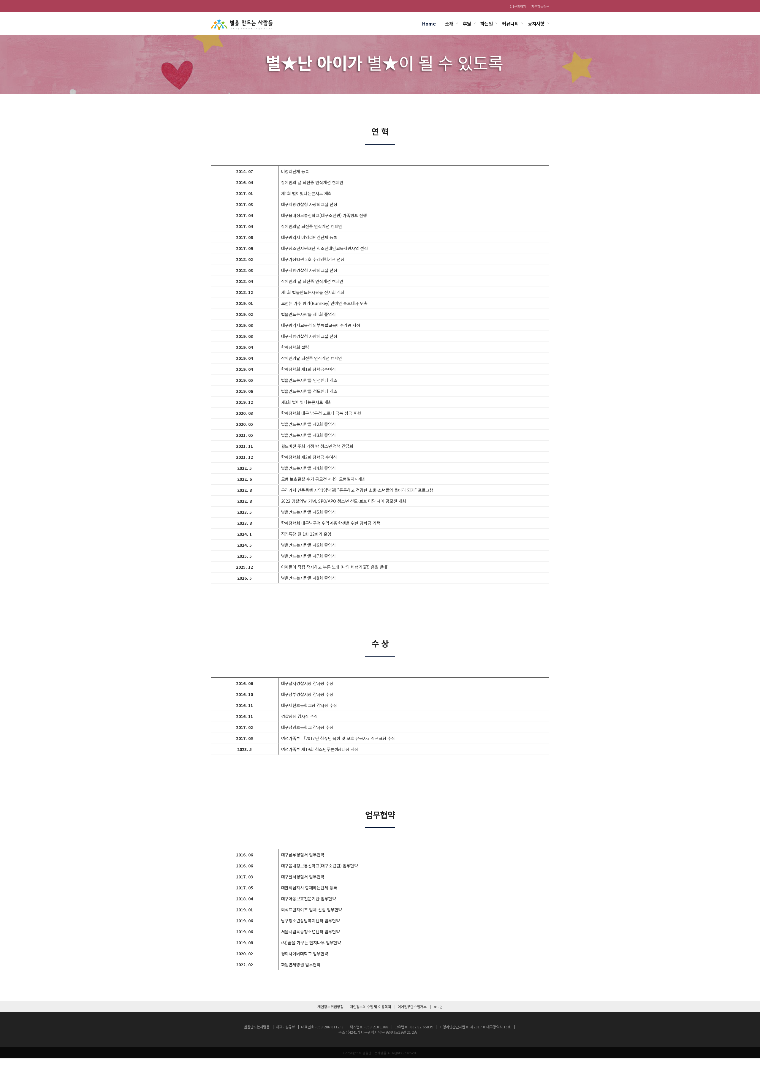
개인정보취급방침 (330, 1006)
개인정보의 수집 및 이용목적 (370, 1006)
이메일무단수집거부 (412, 1006)
